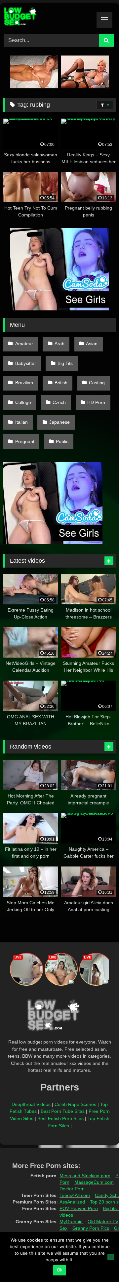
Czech (59, 402)
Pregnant (24, 441)
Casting (97, 382)
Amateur (24, 343)
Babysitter (25, 363)
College (23, 402)
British (61, 382)
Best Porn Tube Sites (63, 1111)
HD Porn (96, 402)
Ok (59, 1270)
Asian (92, 343)
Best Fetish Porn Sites (60, 1118)
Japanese (59, 422)
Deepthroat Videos (31, 1104)
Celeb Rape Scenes (75, 1104)
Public (62, 441)
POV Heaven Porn (79, 1208)
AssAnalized (72, 1201)
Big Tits (65, 363)
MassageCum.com (94, 1182)
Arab (59, 343)
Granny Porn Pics (90, 1228)
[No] (110, 1257)
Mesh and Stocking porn (85, 1175)
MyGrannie (71, 1221)
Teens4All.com (75, 1195)
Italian (21, 422)
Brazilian (24, 382)
